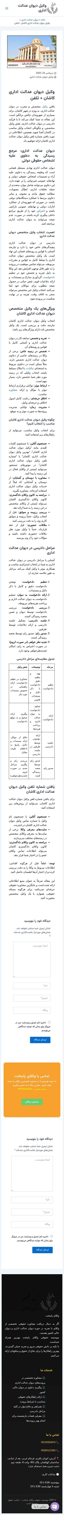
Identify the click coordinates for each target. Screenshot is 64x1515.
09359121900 (48, 1450)
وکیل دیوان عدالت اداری (32, 8)
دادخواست (49, 277)
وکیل (45, 106)
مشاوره (13, 389)
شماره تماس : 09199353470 (32, 1089)
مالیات (30, 368)
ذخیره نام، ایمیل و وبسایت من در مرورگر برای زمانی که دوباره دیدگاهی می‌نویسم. (32, 1026)
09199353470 (48, 1442)
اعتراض (41, 210)
